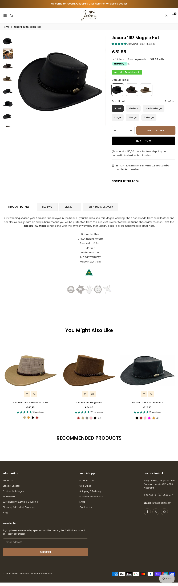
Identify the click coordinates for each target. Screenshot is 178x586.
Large (117, 117)
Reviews (47, 206)
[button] (99, 81)
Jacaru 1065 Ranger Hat (89, 402)
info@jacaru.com (161, 503)
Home (6, 26)
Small (117, 108)
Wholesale (9, 496)
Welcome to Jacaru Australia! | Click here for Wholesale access (89, 3)
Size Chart (170, 101)
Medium (133, 108)
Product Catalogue (13, 491)
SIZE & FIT (70, 206)
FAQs (82, 501)
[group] (60, 81)
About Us (8, 480)
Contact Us (85, 507)
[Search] (11, 15)
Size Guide (85, 485)
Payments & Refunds (91, 496)
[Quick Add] (27, 394)
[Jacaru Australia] (89, 15)
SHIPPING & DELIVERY (100, 206)
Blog (5, 512)
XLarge (132, 117)
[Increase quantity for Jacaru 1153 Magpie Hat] (130, 130)
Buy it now (143, 141)
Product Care (87, 480)
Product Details (19, 206)
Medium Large (153, 108)
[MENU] (5, 15)
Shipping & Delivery (90, 491)
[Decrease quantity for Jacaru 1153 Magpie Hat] (115, 130)
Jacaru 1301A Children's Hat (147, 402)
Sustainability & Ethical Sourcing (20, 501)
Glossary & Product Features (19, 507)
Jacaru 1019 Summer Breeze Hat (30, 402)
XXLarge (149, 117)
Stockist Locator (11, 485)
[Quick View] (34, 394)
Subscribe (45, 552)
